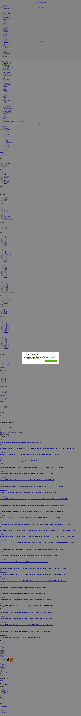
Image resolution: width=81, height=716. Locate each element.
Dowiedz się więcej (37, 358)
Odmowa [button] (40, 360)
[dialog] (40, 358)
